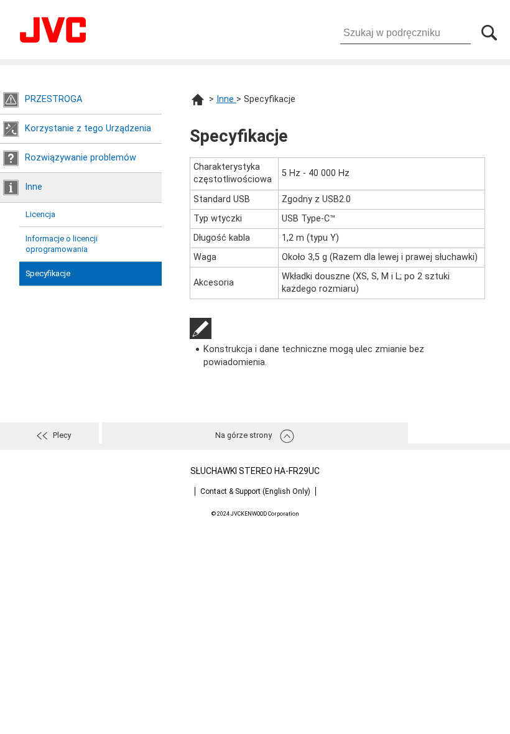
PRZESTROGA (53, 99)
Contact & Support (255, 491)
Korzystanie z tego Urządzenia (88, 128)
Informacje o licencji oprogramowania (62, 244)
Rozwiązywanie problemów (80, 157)
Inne (33, 187)
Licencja (40, 214)
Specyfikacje (48, 273)
